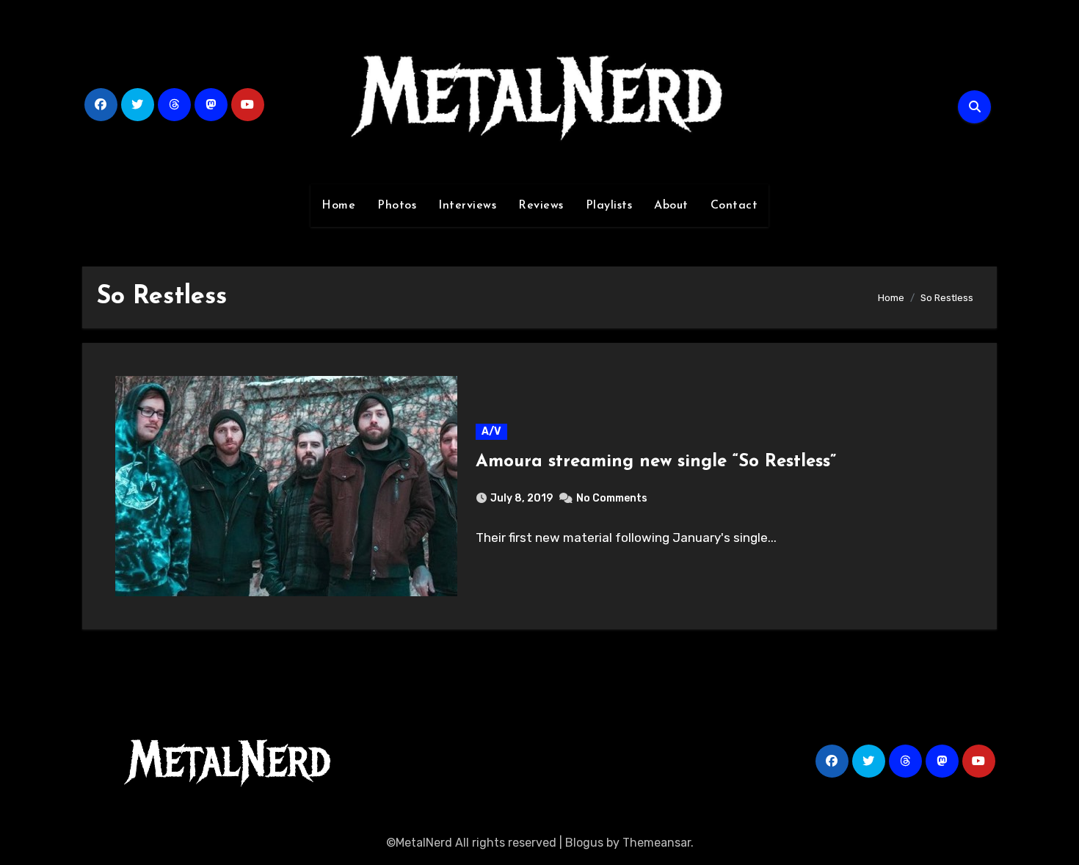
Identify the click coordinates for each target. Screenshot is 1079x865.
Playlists (609, 205)
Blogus (584, 843)
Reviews (541, 205)
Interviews (467, 205)
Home (338, 205)
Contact (734, 205)
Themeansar (656, 843)
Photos (396, 205)
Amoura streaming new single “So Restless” (656, 462)
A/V (491, 431)
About (671, 205)
